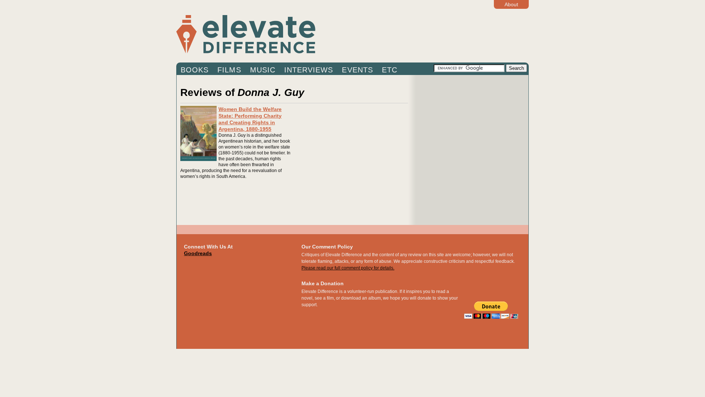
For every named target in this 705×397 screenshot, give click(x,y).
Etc (389, 70)
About (511, 4)
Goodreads (198, 253)
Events (357, 70)
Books (195, 70)
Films (229, 70)
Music (262, 70)
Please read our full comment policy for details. (347, 268)
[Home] (304, 34)
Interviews (308, 70)
